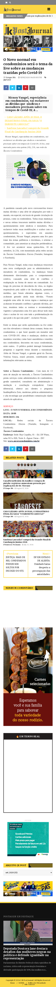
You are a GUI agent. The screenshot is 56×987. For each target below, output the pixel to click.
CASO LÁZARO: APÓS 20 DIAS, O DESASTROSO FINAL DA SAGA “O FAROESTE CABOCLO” (23, 120)
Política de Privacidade (37, 983)
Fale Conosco (29, 984)
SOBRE (21, 983)
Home (12, 983)
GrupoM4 (46, 16)
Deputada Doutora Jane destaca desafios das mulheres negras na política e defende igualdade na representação (27, 953)
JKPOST (7, 80)
